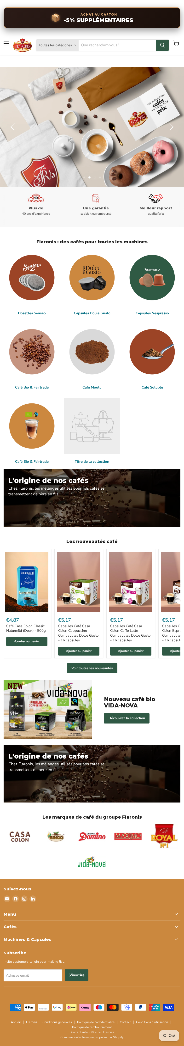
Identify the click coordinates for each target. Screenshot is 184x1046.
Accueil (16, 1022)
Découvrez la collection (127, 718)
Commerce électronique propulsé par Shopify (92, 1037)
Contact (125, 1022)
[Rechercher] (162, 45)
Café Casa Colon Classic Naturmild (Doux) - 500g (26, 628)
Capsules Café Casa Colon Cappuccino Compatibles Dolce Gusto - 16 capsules (78, 633)
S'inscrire (77, 975)
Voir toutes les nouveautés (92, 668)
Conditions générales (57, 1022)
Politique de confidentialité (96, 1022)
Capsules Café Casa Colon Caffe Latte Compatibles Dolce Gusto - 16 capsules (130, 633)
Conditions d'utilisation (152, 1022)
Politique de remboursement (92, 1027)
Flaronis (31, 1022)
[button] (13, 127)
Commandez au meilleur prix (132, 142)
